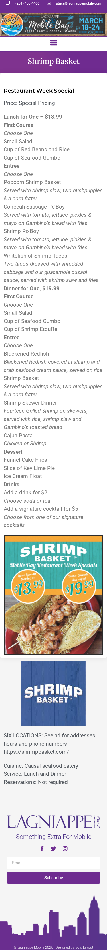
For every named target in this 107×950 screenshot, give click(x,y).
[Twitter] (53, 848)
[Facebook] (42, 848)
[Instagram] (65, 848)
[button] (54, 43)
